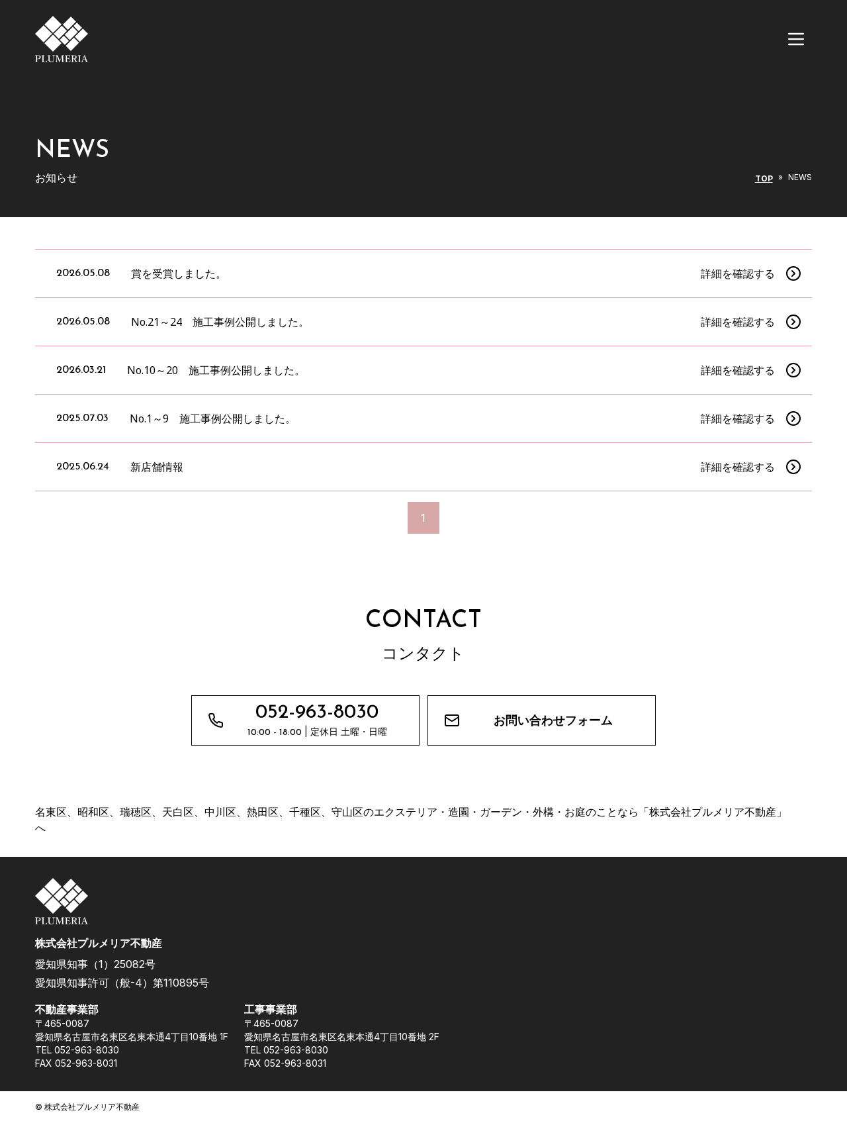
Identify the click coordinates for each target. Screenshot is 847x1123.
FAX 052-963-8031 (76, 1063)
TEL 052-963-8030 (77, 1049)
